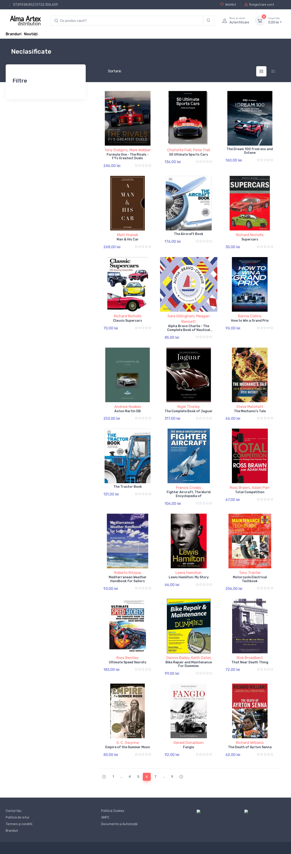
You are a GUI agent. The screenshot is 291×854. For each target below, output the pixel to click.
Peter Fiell (201, 150)
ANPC (105, 817)
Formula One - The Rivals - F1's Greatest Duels (128, 156)
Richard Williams (250, 742)
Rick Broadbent (250, 658)
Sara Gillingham (181, 316)
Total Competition (249, 492)
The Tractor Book (127, 487)
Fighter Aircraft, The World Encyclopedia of (189, 494)
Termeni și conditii (19, 824)
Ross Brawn (240, 487)
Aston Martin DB (127, 411)
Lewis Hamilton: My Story (189, 577)
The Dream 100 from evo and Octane (250, 151)
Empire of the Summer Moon (127, 747)
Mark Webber (140, 150)
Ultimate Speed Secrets (127, 662)
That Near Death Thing (249, 662)
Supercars (249, 239)
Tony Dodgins (116, 150)
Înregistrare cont (261, 5)
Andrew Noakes (127, 406)
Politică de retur (17, 817)
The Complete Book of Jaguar (189, 411)
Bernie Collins (249, 316)
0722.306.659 (47, 5)
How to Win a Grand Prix (250, 321)
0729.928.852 (23, 5)
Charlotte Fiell (179, 150)
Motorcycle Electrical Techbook (250, 579)
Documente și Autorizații (119, 824)
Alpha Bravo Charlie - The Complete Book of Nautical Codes (188, 330)
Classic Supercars (127, 321)
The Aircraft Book (188, 234)
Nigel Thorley (188, 406)
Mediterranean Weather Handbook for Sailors (128, 579)
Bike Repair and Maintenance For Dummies (189, 664)
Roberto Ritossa (127, 573)
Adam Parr (261, 487)
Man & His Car (128, 239)
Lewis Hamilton (189, 573)
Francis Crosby (188, 487)
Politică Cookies (112, 811)
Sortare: (111, 71)
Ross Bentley (127, 658)
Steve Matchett (249, 406)
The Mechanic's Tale (250, 411)
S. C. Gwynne (127, 742)
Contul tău (13, 811)
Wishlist (230, 5)
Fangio (188, 747)
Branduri (13, 34)
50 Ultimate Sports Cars (188, 155)
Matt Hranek (127, 235)
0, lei (274, 20)
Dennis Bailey (177, 658)
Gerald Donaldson (188, 742)
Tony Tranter (250, 573)
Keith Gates (201, 658)
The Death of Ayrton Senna (250, 747)
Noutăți (31, 34)
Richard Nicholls (249, 235)
